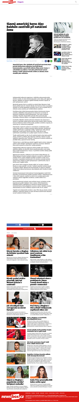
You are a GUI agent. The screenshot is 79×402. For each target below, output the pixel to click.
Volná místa (62, 393)
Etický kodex (28, 393)
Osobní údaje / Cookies (54, 393)
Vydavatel (42, 393)
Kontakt (37, 393)
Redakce (33, 393)
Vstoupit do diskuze (28, 228)
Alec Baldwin (14, 232)
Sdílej (16, 224)
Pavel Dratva (9, 61)
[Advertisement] (32, 86)
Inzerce (46, 393)
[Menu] (76, 2)
